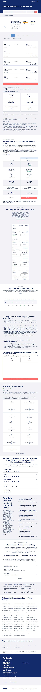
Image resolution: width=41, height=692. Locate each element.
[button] (24, 12)
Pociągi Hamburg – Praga (19, 612)
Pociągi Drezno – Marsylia (7, 633)
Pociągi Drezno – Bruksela (31, 624)
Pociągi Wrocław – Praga (19, 615)
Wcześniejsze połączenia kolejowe (16, 278)
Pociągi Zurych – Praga (31, 610)
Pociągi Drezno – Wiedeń (19, 621)
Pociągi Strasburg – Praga (7, 619)
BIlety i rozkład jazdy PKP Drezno (9, 592)
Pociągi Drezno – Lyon (31, 628)
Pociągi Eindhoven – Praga (7, 615)
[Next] (36, 36)
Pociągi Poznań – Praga (31, 612)
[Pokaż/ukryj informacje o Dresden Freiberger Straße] (36, 570)
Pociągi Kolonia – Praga (18, 617)
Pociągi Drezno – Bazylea (19, 633)
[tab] (7, 39)
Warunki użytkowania (23, 688)
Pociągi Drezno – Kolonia (31, 633)
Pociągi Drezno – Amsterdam (19, 624)
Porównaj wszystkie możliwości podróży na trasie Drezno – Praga (29, 590)
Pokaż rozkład (11, 109)
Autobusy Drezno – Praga (26, 588)
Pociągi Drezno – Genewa (19, 630)
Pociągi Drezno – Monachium (7, 624)
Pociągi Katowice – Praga (7, 644)
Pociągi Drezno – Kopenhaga (32, 621)
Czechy (11, 651)
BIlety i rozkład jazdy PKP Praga (27, 592)
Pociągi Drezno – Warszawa (32, 619)
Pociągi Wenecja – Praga (19, 610)
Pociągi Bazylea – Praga (6, 617)
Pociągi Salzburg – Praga (31, 617)
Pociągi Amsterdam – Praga (19, 608)
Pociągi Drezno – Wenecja (7, 626)
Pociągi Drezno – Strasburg (19, 635)
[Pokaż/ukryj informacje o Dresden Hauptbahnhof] (36, 565)
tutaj (29, 281)
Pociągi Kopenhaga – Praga (32, 606)
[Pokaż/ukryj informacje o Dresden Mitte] (36, 574)
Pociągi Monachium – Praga (7, 608)
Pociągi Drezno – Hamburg (7, 628)
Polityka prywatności (32, 688)
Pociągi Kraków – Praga (31, 615)
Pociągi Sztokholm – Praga (32, 608)
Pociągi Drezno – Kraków (31, 630)
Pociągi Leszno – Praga (18, 647)
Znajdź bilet (12, 97)
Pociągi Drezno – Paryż (18, 619)
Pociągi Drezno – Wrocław (7, 630)
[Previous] (5, 298)
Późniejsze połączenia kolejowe (24, 278)
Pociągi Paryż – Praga (6, 603)
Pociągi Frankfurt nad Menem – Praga (9, 612)
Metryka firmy (14, 688)
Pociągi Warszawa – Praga (19, 603)
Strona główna (5, 651)
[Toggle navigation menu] (37, 1)
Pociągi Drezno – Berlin (6, 621)
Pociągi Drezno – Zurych (19, 626)
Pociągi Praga (16, 651)
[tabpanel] (20, 371)
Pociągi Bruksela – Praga (6, 610)
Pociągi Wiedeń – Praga (18, 606)
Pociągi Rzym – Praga (6, 606)
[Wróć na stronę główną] (5, 1)
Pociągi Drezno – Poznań (19, 628)
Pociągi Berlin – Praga (31, 603)
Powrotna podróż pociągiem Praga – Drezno (10, 589)
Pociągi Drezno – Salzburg (7, 635)
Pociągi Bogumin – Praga (31, 644)
